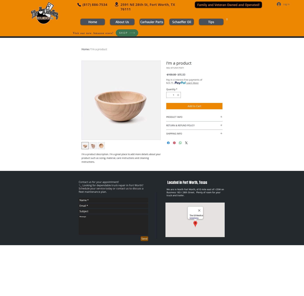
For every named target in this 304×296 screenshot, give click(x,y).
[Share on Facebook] (168, 143)
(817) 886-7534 (94, 4)
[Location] (116, 4)
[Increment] (178, 95)
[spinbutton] (173, 95)
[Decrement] (169, 95)
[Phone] (79, 5)
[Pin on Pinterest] (174, 143)
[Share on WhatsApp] (180, 143)
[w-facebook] (213, 284)
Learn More (192, 82)
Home (85, 49)
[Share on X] (186, 143)
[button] (227, 18)
